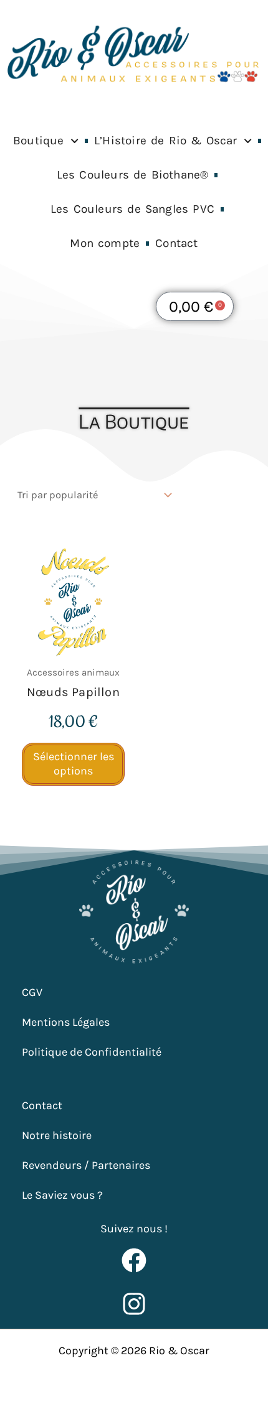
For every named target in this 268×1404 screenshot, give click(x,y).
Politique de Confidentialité (91, 1052)
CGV (32, 992)
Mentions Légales (66, 1022)
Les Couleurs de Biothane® (133, 175)
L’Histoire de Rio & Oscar (165, 140)
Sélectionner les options (73, 764)
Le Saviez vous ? (62, 1195)
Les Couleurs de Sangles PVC (132, 209)
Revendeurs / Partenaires (86, 1165)
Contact (176, 243)
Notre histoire (57, 1135)
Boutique (38, 140)
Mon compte (105, 243)
